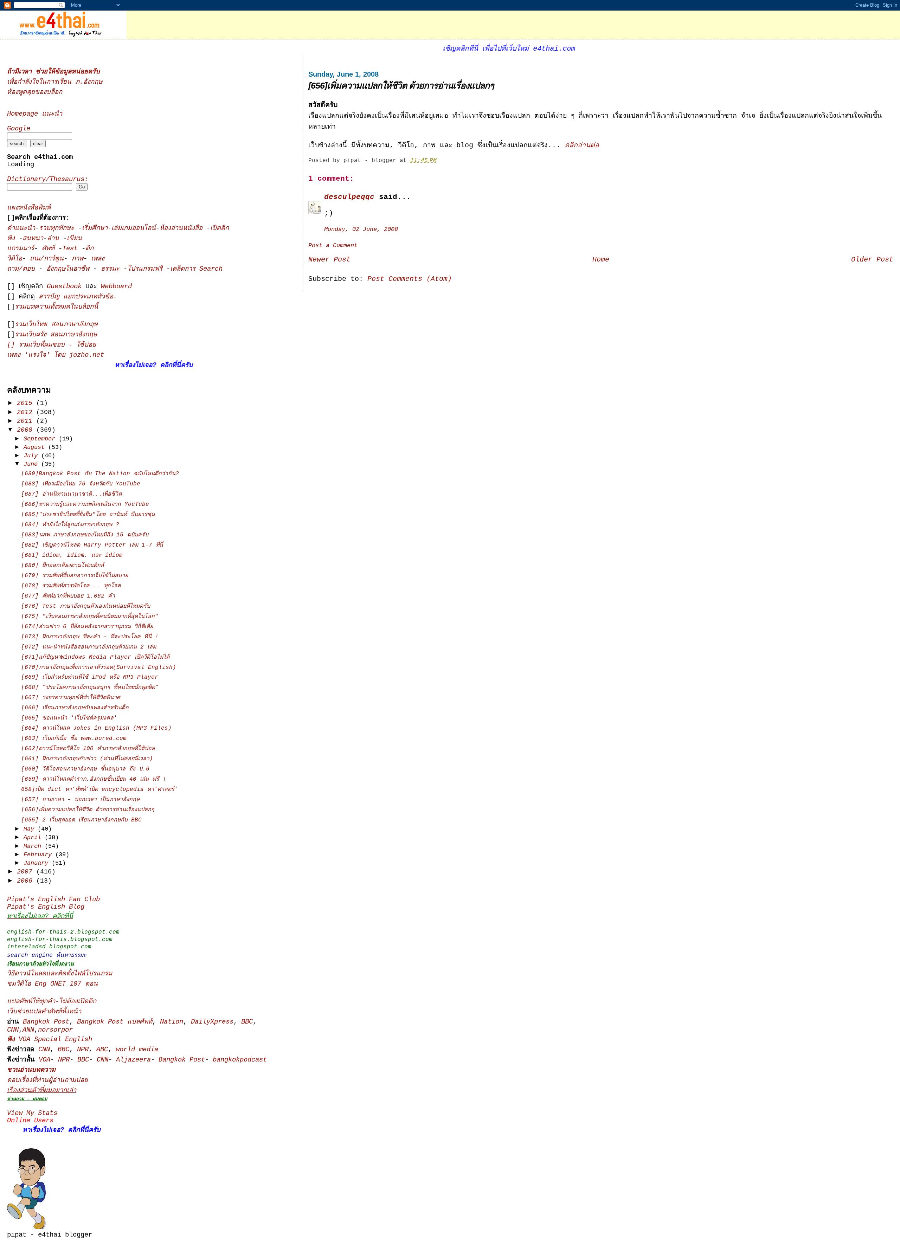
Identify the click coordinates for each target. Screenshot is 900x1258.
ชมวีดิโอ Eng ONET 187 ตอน (52, 984)
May (31, 829)
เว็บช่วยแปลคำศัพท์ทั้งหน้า (44, 1011)
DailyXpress (212, 1022)
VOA (44, 1060)
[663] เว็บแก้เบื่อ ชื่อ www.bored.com (74, 738)
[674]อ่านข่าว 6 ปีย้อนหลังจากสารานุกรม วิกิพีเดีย (87, 627)
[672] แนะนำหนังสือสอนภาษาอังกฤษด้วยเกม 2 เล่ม (88, 647)
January (38, 863)
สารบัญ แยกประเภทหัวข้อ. (78, 297)
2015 (26, 403)
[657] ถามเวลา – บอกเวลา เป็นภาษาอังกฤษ (80, 799)
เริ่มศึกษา (95, 228)
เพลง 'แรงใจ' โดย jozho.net (55, 355)
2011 (26, 421)
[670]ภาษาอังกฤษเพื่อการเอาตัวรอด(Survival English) (98, 667)
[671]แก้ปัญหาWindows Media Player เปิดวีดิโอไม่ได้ (95, 657)
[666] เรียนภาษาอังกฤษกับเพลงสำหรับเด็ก (75, 708)
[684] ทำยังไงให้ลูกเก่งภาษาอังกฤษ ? (70, 525)
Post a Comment (333, 245)
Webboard (116, 286)
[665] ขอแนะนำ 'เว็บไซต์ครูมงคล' (69, 718)
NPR (83, 1049)
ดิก (89, 248)
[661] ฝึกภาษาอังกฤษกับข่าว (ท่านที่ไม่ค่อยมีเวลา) (87, 759)
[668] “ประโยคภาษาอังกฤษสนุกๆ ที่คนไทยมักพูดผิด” (90, 687)
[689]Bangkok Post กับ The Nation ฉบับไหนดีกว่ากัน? (100, 474)
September (41, 439)
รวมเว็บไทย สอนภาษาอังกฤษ (56, 324)
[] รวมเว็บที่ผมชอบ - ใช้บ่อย (51, 345)
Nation (171, 1022)
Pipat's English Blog (45, 907)
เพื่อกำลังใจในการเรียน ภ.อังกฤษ (54, 82)
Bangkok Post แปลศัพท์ (114, 1022)
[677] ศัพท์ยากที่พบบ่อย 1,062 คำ (68, 596)
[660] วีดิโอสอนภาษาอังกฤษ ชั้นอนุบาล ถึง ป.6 (85, 769)
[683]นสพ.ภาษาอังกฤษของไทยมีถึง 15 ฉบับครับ (84, 535)
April (34, 837)
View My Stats (32, 1113)
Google (18, 129)
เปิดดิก (219, 228)
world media (137, 1049)
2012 (26, 412)
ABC (102, 1049)
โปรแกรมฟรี (146, 269)
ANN (28, 1030)
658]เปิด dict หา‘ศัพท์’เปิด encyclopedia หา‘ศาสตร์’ (99, 789)
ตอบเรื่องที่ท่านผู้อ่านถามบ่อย (47, 1080)
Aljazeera (133, 1060)
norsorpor (55, 1030)
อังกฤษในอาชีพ (69, 269)
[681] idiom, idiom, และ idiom (72, 555)
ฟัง (13, 238)
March (34, 846)
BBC (247, 1022)
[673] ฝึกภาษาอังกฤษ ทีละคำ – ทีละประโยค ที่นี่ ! (90, 637)
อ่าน (55, 238)
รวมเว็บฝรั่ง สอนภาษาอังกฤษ (56, 334)
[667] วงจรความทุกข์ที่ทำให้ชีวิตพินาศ (70, 698)
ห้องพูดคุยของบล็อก (34, 92)
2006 (26, 880)
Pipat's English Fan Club (53, 899)
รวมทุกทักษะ (56, 228)
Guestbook (64, 286)
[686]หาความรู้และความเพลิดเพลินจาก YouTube (85, 504)
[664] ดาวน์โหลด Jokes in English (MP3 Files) (96, 728)
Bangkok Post (46, 1022)
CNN (13, 1030)
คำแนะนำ (21, 228)
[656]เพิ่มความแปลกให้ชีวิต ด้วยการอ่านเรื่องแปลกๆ (401, 85)
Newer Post (329, 260)
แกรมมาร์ (20, 248)
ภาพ (77, 259)
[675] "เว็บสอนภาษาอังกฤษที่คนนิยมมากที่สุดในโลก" (89, 616)
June (32, 464)
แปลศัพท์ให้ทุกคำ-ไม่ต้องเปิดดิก (51, 1001)
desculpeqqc (349, 197)
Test (72, 248)
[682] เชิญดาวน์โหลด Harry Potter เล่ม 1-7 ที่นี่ (92, 545)
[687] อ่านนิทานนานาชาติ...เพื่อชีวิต (71, 494)
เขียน (74, 238)
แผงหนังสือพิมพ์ (29, 208)
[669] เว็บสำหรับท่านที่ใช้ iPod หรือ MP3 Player (89, 677)
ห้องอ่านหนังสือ (181, 228)
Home (600, 260)
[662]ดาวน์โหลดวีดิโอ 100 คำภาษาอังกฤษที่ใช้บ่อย (88, 749)
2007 (26, 871)
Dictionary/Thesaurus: (47, 179)
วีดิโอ (14, 259)
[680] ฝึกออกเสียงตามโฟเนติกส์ (62, 565)
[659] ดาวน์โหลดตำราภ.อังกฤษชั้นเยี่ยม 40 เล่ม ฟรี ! (93, 779)
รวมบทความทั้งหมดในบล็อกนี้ (56, 307)
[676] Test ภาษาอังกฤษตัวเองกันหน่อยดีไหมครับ (85, 606)
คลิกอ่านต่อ (582, 145)
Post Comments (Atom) (409, 279)
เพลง (97, 259)
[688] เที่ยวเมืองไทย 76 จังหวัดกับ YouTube (80, 484)
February (39, 854)
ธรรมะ (112, 269)
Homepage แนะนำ (34, 114)
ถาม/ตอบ (23, 269)
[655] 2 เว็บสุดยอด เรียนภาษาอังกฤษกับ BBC (81, 820)
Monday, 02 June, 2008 (361, 229)
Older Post (872, 260)
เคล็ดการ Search (196, 269)
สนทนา (32, 238)
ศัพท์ (50, 248)
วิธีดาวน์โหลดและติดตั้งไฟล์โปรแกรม (59, 974)
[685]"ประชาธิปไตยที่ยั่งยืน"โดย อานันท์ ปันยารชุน (88, 514)
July (32, 455)
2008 (26, 429)
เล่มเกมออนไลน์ (133, 228)
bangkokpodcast (240, 1060)
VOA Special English (49, 1039)
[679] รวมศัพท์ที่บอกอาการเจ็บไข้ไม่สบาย (74, 576)
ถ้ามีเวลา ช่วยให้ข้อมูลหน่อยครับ (53, 72)
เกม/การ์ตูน (47, 259)
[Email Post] (442, 160)
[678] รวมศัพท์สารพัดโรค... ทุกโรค (71, 586)
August (36, 447)
